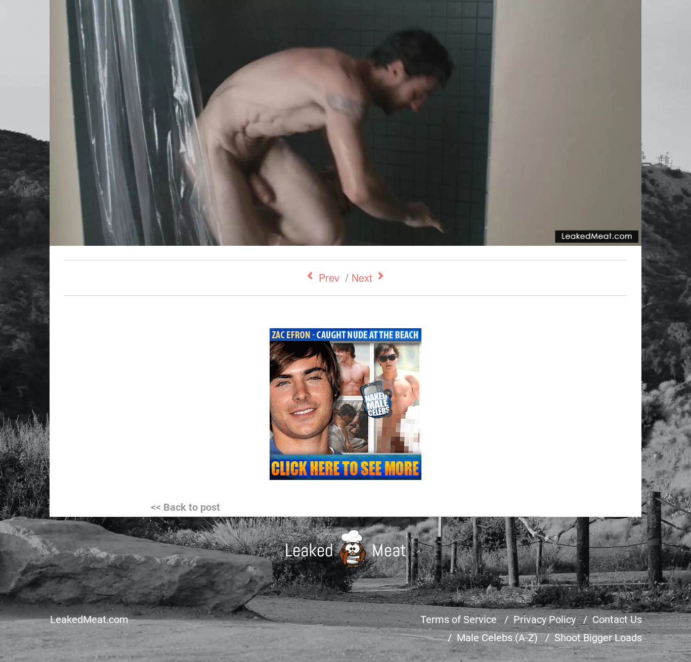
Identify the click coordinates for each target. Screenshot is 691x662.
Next (362, 277)
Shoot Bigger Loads (598, 638)
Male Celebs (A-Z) (497, 638)
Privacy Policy (544, 619)
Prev (329, 277)
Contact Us (617, 619)
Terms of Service (458, 619)
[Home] (345, 548)
